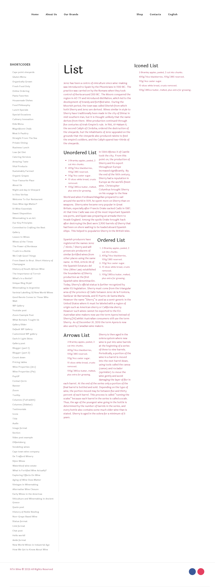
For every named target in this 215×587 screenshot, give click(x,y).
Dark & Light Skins (22, 338)
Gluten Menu (19, 77)
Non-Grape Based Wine (24, 516)
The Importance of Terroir (26, 273)
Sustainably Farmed (23, 171)
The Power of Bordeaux (24, 246)
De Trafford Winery (22, 456)
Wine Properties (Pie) (24, 371)
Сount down (18, 357)
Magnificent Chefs (21, 128)
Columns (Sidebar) (22, 404)
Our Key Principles (22, 223)
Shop (140, 14)
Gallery (16, 232)
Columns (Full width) (23, 400)
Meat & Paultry (20, 133)
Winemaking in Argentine (26, 287)
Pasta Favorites (20, 95)
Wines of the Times (22, 241)
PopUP (16, 376)
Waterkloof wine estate (24, 465)
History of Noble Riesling (25, 512)
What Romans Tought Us (25, 320)
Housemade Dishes (22, 100)
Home (35, 14)
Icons (15, 414)
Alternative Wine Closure (25, 489)
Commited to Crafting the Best (28, 227)
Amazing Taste (20, 161)
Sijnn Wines (18, 461)
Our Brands (71, 14)
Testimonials (19, 409)
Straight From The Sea (24, 138)
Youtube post (19, 310)
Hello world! (18, 535)
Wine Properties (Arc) (24, 367)
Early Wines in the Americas (27, 494)
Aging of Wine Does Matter (26, 480)
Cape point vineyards (23, 72)
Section (16, 432)
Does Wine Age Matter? (24, 204)
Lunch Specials (20, 110)
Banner (16, 385)
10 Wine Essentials (22, 208)
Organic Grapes (20, 175)
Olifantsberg (18, 442)
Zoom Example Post (23, 315)
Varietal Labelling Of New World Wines (32, 292)
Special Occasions (21, 114)
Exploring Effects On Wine (26, 475)
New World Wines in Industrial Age (31, 545)
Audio (15, 423)
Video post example (22, 437)
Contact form (19, 381)
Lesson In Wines (21, 237)
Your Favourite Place (23, 180)
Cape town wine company (25, 451)
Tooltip (16, 395)
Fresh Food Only (21, 86)
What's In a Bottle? (22, 278)
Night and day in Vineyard (26, 190)
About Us (51, 14)
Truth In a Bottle (21, 251)
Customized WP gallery (24, 334)
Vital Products (19, 166)
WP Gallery (18, 305)
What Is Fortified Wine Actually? (29, 470)
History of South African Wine (28, 269)
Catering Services (21, 157)
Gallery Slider (19, 324)
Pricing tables (19, 362)
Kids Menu (18, 124)
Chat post (17, 530)
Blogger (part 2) (21, 352)
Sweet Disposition (21, 213)
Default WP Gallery (22, 329)
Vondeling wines (21, 447)
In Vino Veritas (20, 194)
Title (14, 418)
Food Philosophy (21, 105)
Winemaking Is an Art (24, 218)
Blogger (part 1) (21, 348)
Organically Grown (22, 81)
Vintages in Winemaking (25, 484)
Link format (18, 526)
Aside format (19, 540)
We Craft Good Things (24, 255)
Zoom (15, 390)
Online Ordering (20, 91)
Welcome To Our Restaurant (27, 199)
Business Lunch (20, 147)
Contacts (155, 14)
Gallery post (18, 343)
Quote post (18, 507)
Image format (19, 428)
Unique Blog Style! (22, 283)
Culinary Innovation (22, 119)
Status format (19, 521)
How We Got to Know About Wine (30, 549)
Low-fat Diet (19, 152)
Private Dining (20, 143)
